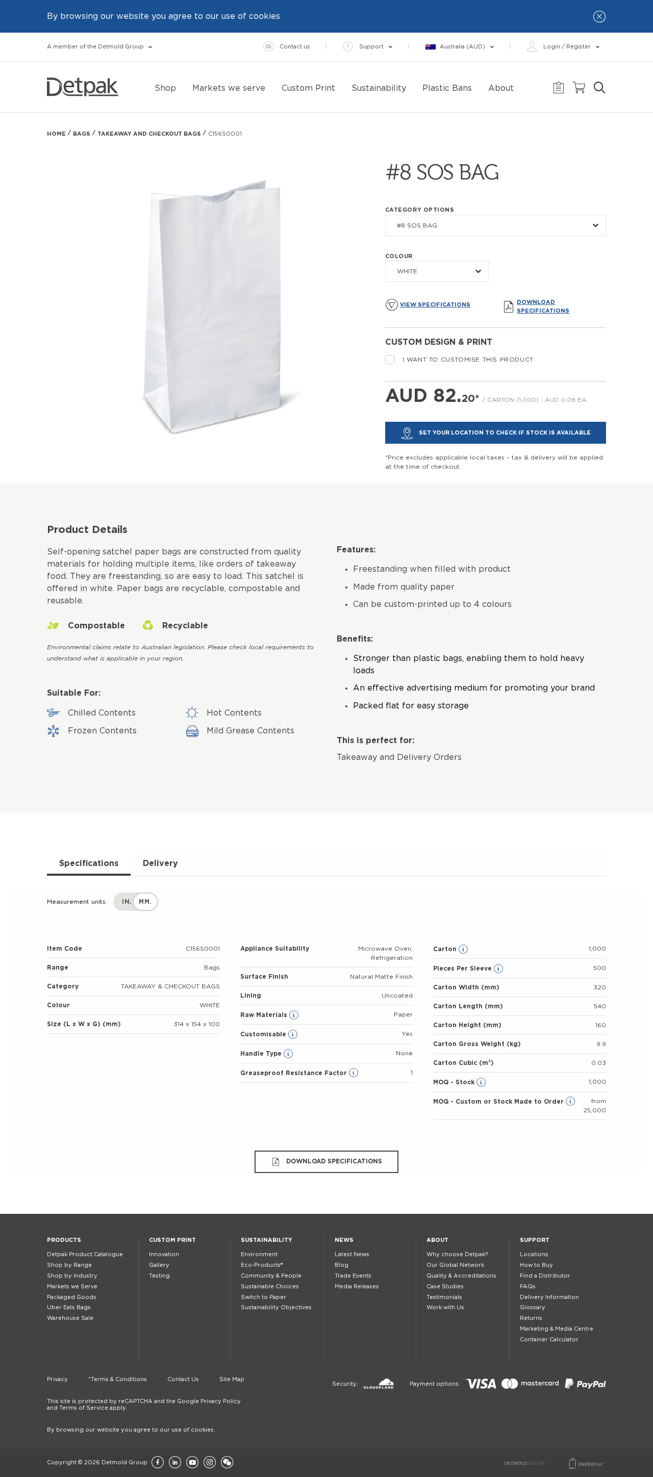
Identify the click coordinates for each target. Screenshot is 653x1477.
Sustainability (266, 1240)
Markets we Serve (72, 1286)
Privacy (57, 1379)
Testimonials (444, 1297)
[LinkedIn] (175, 1463)
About (437, 1240)
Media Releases (357, 1286)
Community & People (271, 1276)
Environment (259, 1254)
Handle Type (262, 1054)
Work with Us (445, 1307)
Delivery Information (549, 1297)
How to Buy (536, 1265)
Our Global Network (455, 1265)
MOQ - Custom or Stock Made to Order (499, 1102)
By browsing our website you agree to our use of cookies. (131, 1430)
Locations (534, 1254)
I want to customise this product (468, 359)
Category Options (420, 210)
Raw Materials (264, 1015)
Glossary (532, 1307)
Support (534, 1240)
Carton (446, 949)
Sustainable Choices (270, 1286)
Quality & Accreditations (461, 1276)
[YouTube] (192, 1463)
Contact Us (183, 1379)
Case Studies (445, 1286)
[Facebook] (158, 1463)
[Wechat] (227, 1463)
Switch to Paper (263, 1297)
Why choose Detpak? (457, 1254)
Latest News (352, 1254)
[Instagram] (210, 1463)
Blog (341, 1265)
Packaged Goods (71, 1297)
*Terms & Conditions (117, 1379)
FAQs (528, 1286)
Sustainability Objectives (276, 1307)
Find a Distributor (545, 1276)
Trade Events (353, 1276)
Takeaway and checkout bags (149, 134)
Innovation (164, 1254)
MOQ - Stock (454, 1082)
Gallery (159, 1265)
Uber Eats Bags (69, 1307)
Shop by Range (69, 1265)
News (344, 1240)
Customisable (264, 1034)
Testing (159, 1276)
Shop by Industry (72, 1276)
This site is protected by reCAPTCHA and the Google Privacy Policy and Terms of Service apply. (144, 1404)
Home (56, 134)
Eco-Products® (262, 1265)
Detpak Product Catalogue (85, 1254)
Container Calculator (549, 1339)
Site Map (231, 1379)
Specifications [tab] (88, 863)
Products (64, 1240)
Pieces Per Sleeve (463, 968)
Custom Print (172, 1240)
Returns (531, 1318)
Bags (81, 134)
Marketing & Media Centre (556, 1329)
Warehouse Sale (70, 1318)
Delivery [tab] (160, 863)
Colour (399, 256)
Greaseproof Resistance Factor (294, 1073)
